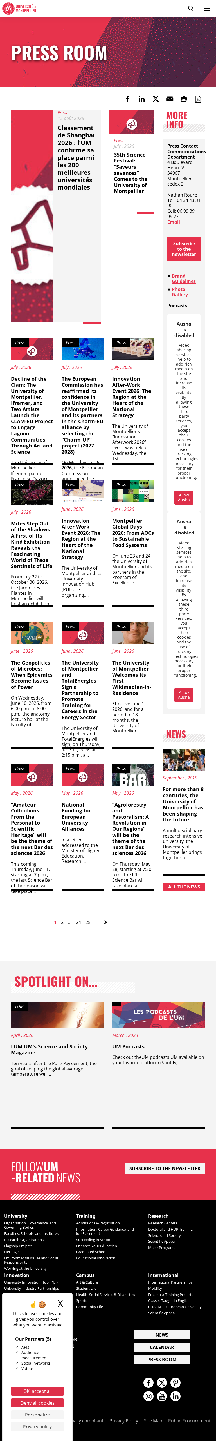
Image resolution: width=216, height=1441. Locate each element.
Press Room (162, 1360)
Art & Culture (87, 1282)
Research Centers (162, 1223)
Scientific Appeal (162, 1241)
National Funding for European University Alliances (76, 816)
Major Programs (161, 1247)
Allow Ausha (184, 497)
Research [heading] (158, 1216)
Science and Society (164, 1235)
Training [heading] (85, 1216)
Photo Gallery (180, 292)
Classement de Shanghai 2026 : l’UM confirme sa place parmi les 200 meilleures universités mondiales (76, 157)
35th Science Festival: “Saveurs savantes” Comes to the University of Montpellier (131, 173)
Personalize (37, 1415)
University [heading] (15, 1216)
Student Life (86, 1288)
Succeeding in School (93, 1239)
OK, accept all (37, 1391)
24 (78, 922)
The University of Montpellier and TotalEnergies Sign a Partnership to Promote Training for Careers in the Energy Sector (80, 690)
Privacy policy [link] (37, 1427)
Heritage (11, 1251)
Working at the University (25, 1268)
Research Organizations (24, 1239)
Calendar (162, 1347)
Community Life (89, 1306)
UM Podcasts (128, 1046)
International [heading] (163, 1275)
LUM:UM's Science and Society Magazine (49, 1049)
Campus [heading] (85, 1275)
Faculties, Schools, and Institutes (31, 1233)
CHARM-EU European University (175, 1306)
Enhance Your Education (96, 1245)
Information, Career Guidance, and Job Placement (105, 1231)
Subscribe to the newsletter (184, 248)
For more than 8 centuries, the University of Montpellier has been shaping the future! (183, 804)
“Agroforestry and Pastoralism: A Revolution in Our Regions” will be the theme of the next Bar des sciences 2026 (130, 829)
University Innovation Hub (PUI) (31, 1282)
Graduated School (91, 1251)
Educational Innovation (95, 1257)
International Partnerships (170, 1282)
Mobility (155, 1288)
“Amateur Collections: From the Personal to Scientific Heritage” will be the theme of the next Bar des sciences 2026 (32, 829)
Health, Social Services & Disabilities (105, 1294)
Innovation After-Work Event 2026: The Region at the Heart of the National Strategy (131, 397)
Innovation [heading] (16, 1275)
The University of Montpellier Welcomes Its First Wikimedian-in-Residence (131, 677)
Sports (81, 1300)
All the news (184, 887)
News (162, 1335)
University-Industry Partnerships (31, 1288)
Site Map (153, 1421)
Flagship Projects (18, 1245)
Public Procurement (189, 1421)
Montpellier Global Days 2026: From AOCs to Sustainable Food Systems (133, 532)
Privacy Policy (123, 1421)
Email (173, 222)
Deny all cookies (38, 1403)
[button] (170, 99)
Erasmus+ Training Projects (170, 1294)
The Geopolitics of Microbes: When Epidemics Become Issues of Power (32, 674)
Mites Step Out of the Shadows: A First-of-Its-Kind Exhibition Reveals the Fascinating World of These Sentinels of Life (31, 544)
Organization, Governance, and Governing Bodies (30, 1225)
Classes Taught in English (169, 1300)
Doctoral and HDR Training (170, 1229)
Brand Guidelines (184, 278)
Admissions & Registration (98, 1223)
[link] (128, 99)
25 (88, 922)
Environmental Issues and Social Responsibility (31, 1260)
